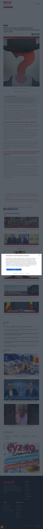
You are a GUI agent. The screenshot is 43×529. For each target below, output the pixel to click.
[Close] (40, 256)
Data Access (21, 273)
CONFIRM (14, 269)
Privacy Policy (27, 273)
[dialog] (21, 264)
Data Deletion (15, 273)
